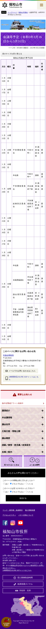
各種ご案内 (7, 452)
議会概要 (6, 438)
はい (7, 484)
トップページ (12, 12)
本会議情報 (7, 417)
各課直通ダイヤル (25, 584)
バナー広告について (25, 515)
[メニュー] (41, 5)
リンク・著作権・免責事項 (12, 510)
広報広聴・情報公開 (11, 431)
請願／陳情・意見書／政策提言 (16, 445)
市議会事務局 (8, 355)
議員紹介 (6, 410)
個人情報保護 (30, 510)
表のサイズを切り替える (12, 54)
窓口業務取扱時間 (25, 578)
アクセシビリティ (9, 515)
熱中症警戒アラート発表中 (12, 403)
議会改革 (6, 424)
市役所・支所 (25, 590)
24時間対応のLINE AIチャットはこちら (23, 378)
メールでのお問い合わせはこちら (22, 371)
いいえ (30, 484)
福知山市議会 (23, 12)
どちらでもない (18, 484)
